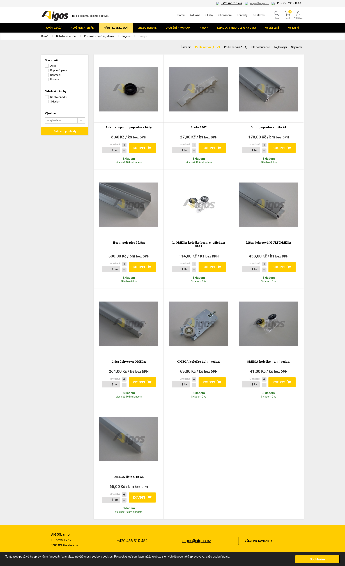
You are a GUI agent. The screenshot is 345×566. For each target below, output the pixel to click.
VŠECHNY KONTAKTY (259, 540)
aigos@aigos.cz (259, 3)
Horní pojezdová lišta (129, 242)
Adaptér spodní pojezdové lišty (128, 127)
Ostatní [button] (293, 27)
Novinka (54, 79)
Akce (53, 65)
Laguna (126, 36)
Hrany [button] (204, 27)
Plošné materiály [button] (83, 27)
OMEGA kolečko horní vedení (268, 361)
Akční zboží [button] (53, 27)
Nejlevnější (280, 47)
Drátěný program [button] (178, 27)
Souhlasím (317, 559)
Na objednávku (58, 97)
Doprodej (55, 75)
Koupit (139, 148)
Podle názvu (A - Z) (207, 47)
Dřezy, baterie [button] (147, 27)
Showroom (225, 15)
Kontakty (242, 15)
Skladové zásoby (55, 91)
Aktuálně (195, 15)
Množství (115, 144)
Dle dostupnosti (261, 47)
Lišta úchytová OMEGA (128, 361)
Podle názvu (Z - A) (235, 47)
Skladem (55, 101)
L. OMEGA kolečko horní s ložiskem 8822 (198, 244)
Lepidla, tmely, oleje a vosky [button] (236, 27)
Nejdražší (296, 47)
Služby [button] (209, 15)
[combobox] (65, 120)
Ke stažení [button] (259, 15)
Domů (181, 15)
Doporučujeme (58, 70)
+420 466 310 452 (231, 3)
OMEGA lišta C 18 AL (129, 477)
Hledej (277, 18)
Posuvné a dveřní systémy (99, 36)
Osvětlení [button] (272, 27)
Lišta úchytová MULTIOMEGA (268, 242)
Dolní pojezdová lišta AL (268, 127)
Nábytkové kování (66, 36)
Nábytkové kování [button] (116, 27)
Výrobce (50, 113)
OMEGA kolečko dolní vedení (198, 361)
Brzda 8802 (198, 127)
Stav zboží (51, 60)
